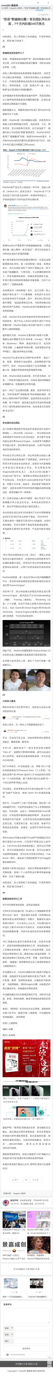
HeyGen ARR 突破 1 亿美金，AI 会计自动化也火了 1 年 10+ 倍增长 (38, 1233)
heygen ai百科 (19, 1193)
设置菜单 (39, 10)
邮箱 (9, 1334)
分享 (37, 1180)
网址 (7, 1341)
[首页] (49, 1357)
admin (26, 1204)
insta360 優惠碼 (9, 5)
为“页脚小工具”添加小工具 (26, 1364)
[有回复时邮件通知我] (7, 1355)
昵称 (9, 1328)
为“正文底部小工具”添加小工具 (26, 1269)
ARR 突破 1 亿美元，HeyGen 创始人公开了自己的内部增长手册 (14, 1258)
